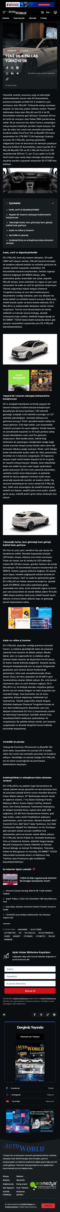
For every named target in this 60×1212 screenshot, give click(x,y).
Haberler (12, 50)
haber (7, 936)
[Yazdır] (54, 1014)
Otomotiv (40, 936)
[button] (48, 1205)
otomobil (28, 936)
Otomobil (24, 50)
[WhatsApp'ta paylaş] (7, 73)
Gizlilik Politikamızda (48, 999)
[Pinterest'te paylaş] (17, 67)
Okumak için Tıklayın (30, 1037)
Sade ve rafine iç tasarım (21, 230)
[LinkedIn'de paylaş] (12, 73)
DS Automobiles (46, 933)
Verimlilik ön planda (18, 235)
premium (8, 939)
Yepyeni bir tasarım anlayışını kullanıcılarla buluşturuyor (28, 216)
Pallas (52, 936)
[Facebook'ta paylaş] (7, 67)
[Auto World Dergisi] (17, 12)
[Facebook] (30, 1088)
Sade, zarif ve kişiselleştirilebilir (24, 209)
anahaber (22, 929)
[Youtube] (30, 1101)
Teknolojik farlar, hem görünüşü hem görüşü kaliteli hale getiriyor (29, 224)
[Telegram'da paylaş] (17, 73)
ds (20, 933)
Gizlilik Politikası (26, 1204)
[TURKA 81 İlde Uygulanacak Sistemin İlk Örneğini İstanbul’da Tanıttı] (10, 879)
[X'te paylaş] (12, 67)
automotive (10, 933)
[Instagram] (30, 1095)
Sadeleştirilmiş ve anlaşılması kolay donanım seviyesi (29, 241)
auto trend (36, 929)
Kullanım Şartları (11, 1207)
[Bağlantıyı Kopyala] (7, 79)
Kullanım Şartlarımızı (21, 999)
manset (16, 936)
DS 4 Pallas (30, 933)
